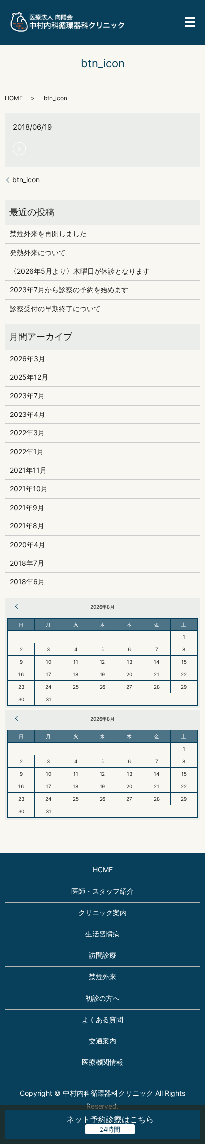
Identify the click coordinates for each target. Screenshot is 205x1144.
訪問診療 (102, 955)
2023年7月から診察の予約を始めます (69, 289)
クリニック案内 (102, 912)
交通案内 (102, 1041)
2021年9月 (27, 507)
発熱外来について (38, 252)
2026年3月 (27, 358)
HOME (14, 98)
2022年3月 (27, 432)
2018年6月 (27, 581)
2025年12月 (29, 377)
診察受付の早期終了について (55, 308)
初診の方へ (102, 998)
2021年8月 (27, 525)
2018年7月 (27, 563)
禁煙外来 (102, 976)
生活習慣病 (102, 934)
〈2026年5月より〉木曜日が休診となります (80, 271)
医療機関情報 (102, 1062)
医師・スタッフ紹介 (102, 891)
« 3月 (18, 606)
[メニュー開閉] (190, 22)
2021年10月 (29, 488)
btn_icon (26, 179)
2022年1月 (27, 451)
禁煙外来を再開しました (48, 233)
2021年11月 (28, 470)
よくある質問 (102, 1019)
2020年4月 (27, 544)
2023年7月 (27, 395)
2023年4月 (27, 414)
